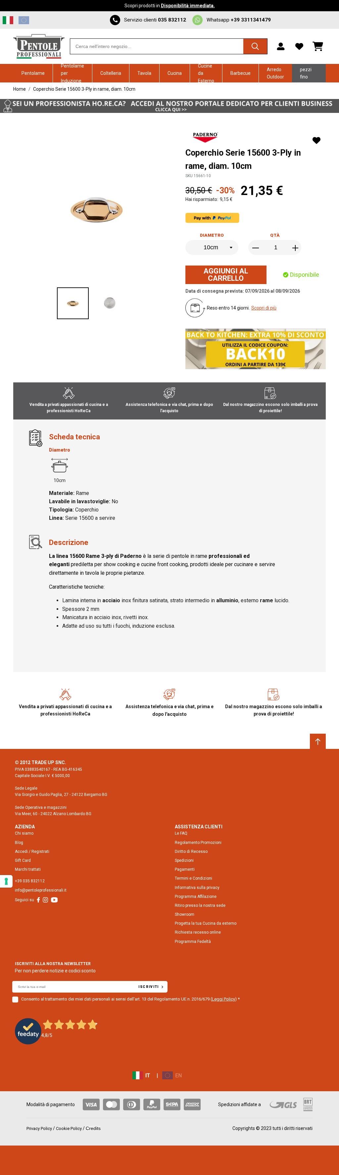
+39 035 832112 (30, 881)
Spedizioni (184, 860)
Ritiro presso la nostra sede (200, 905)
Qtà (275, 235)
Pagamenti (185, 869)
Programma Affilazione (196, 896)
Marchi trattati (28, 869)
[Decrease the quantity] (256, 248)
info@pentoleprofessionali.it (41, 890)
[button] (73, 303)
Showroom (184, 914)
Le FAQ (181, 833)
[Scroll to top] (318, 742)
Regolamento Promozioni (198, 842)
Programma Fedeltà (193, 941)
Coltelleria (110, 73)
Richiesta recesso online (198, 932)
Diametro (212, 235)
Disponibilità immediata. (188, 5)
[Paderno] (206, 138)
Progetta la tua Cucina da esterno (205, 923)
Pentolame (33, 73)
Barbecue (240, 73)
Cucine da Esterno (206, 73)
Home (19, 89)
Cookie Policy (69, 1128)
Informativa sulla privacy (197, 887)
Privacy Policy (39, 1128)
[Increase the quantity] (295, 248)
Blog (19, 842)
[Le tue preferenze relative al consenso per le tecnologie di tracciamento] (6, 881)
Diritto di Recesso (191, 851)
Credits (93, 1128)
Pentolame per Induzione (72, 73)
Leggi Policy (223, 999)
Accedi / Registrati (32, 851)
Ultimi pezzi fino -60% (306, 73)
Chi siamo (24, 833)
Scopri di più (263, 308)
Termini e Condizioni (193, 878)
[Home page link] (39, 46)
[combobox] (168, 46)
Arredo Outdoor (275, 73)
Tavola (144, 73)
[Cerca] (255, 46)
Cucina (175, 73)
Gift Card (23, 860)
